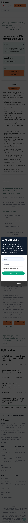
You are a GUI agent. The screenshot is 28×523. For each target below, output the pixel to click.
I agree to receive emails (11, 268)
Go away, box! (21, 283)
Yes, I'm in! (13, 273)
